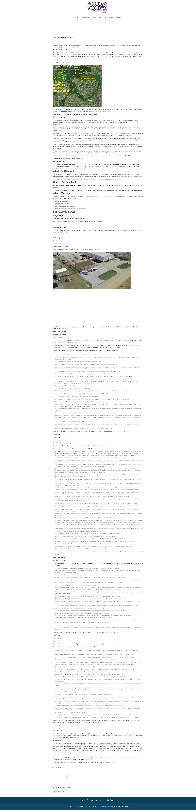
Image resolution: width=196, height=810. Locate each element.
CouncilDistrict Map (108, 745)
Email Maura (80, 762)
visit (82, 158)
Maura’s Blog (87, 30)
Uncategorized (99, 30)
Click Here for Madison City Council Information (98, 800)
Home (79, 30)
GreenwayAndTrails (72, 59)
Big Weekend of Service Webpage (75, 218)
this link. (90, 185)
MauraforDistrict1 (58, 748)
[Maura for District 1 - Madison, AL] (97, 7)
